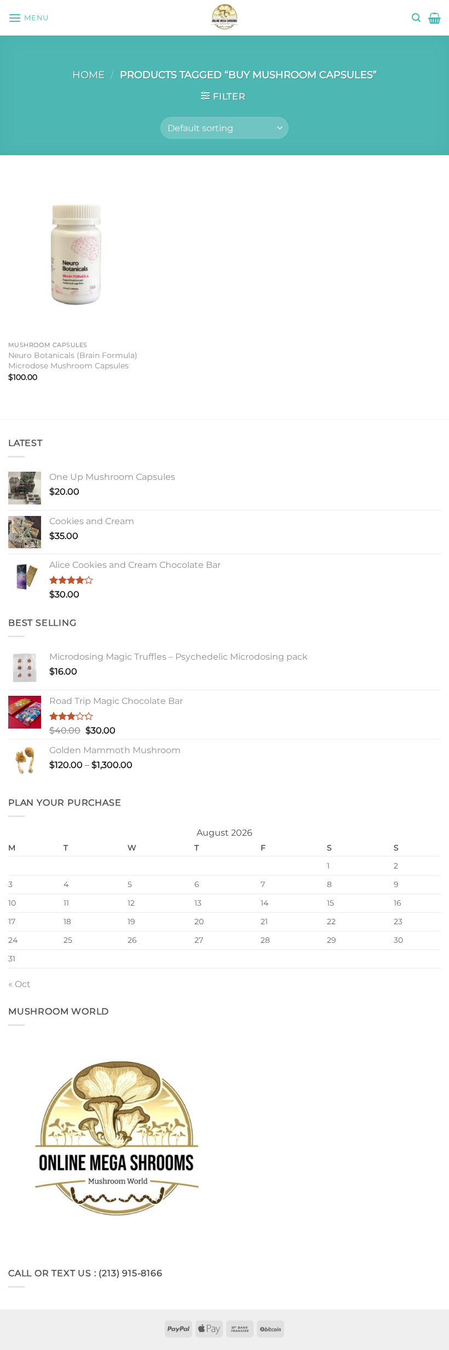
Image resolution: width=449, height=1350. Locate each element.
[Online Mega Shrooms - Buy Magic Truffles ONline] (224, 18)
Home (88, 74)
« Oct (19, 984)
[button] (28, 17)
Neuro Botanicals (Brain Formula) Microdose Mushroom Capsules (72, 360)
